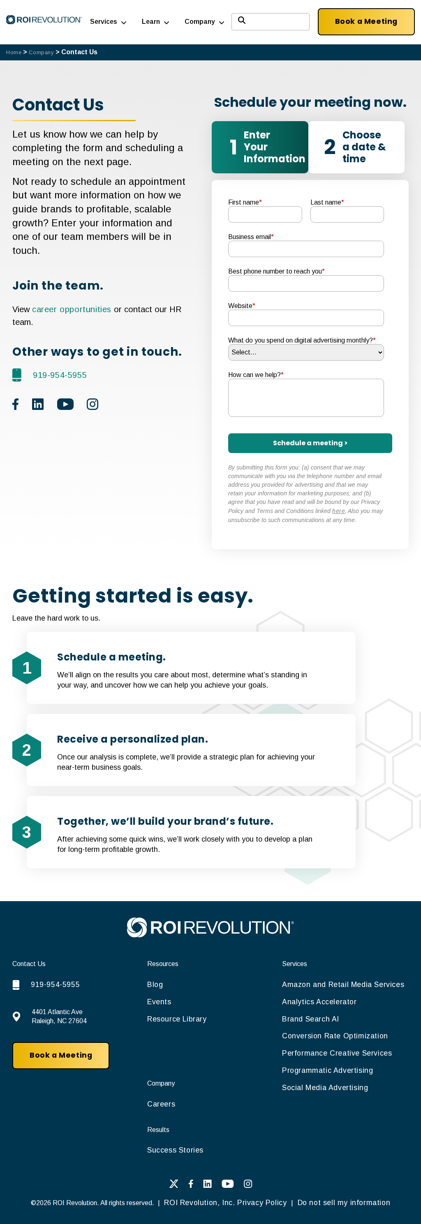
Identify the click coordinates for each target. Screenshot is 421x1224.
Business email (251, 236)
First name (245, 202)
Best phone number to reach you (276, 271)
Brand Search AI (310, 1019)
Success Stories (175, 1150)
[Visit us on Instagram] (92, 406)
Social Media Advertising (325, 1088)
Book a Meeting (366, 21)
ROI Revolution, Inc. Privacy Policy (225, 1203)
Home (13, 52)
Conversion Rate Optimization (335, 1036)
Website (241, 305)
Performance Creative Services (337, 1053)
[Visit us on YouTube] (65, 406)
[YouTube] (228, 1186)
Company (41, 52)
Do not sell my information (342, 1203)
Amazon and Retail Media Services (343, 984)
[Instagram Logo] (248, 1186)
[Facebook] (190, 1186)
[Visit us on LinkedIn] (38, 406)
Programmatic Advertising (327, 1070)
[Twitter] (173, 1186)
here (338, 511)
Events (159, 1002)
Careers (161, 1104)
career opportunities (71, 309)
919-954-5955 (60, 375)
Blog (155, 984)
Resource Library (177, 1019)
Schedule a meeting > (310, 443)
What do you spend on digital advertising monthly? (302, 340)
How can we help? (256, 374)
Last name (327, 202)
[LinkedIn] (207, 1186)
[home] (210, 935)
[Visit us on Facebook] (15, 406)
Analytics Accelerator (319, 1002)
